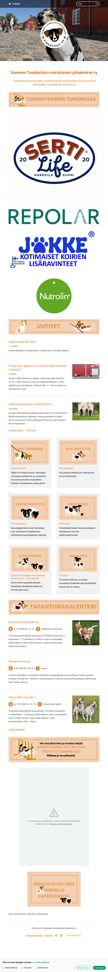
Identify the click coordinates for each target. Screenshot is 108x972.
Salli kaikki (99, 968)
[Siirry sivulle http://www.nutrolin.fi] (54, 296)
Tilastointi (28, 968)
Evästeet (49, 935)
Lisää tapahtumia (17, 729)
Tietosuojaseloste (34, 935)
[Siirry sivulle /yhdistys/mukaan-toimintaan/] (54, 749)
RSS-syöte (31, 430)
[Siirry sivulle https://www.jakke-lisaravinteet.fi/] (54, 251)
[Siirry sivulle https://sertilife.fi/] (54, 158)
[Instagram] (61, 935)
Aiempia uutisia (16, 430)
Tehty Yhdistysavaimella (73, 935)
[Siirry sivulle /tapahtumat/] (54, 607)
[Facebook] (56, 935)
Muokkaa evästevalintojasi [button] (60, 824)
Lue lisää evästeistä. (40, 962)
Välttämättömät (11, 968)
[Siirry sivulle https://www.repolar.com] (54, 216)
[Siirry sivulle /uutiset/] (54, 326)
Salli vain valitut (82, 968)
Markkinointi (43, 968)
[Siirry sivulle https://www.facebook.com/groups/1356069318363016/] (54, 889)
